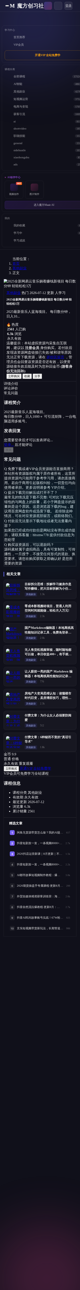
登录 (68, 5)
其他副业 (19, 268)
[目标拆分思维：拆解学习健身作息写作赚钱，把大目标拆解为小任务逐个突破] (14, 589)
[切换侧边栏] (7, 5)
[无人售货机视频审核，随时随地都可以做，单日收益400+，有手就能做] (14, 655)
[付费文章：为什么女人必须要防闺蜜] (14, 720)
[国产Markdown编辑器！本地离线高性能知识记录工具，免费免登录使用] (14, 633)
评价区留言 (55, 357)
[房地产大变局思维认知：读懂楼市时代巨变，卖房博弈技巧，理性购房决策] (14, 698)
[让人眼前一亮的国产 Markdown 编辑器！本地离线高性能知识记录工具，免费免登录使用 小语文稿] (14, 677)
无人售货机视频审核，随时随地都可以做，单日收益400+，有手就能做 (48, 654)
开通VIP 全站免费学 (35, 768)
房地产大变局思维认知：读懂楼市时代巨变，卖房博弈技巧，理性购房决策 (48, 698)
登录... (9, 445)
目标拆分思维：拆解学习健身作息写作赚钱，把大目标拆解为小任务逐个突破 (48, 588)
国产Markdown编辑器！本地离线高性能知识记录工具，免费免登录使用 (49, 632)
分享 (37, 376)
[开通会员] (48, 6)
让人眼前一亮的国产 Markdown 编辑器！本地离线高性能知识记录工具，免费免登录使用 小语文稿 (48, 676)
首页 (16, 263)
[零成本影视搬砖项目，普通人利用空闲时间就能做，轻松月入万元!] (14, 611)
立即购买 (14, 376)
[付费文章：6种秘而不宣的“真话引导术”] (14, 742)
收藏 (27, 376)
